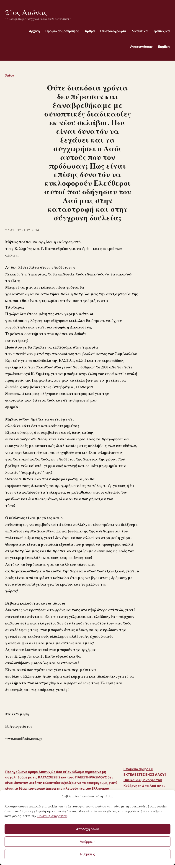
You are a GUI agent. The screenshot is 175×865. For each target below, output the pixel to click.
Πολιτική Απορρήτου (52, 816)
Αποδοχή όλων (87, 829)
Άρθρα (9, 75)
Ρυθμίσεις (87, 854)
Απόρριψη (87, 842)
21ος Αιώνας (26, 12)
